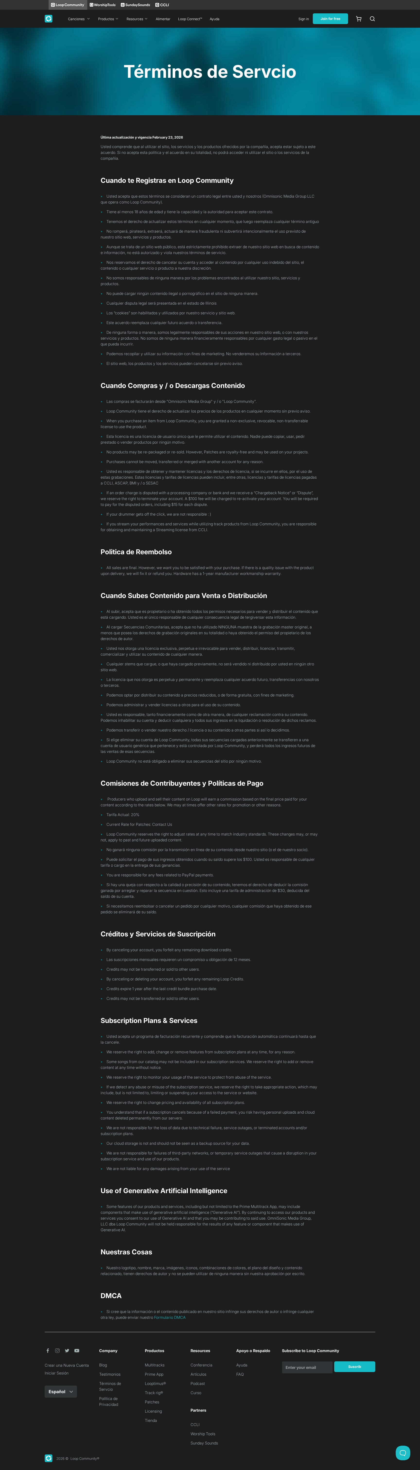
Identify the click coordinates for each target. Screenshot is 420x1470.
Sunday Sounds (204, 1443)
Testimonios (110, 1374)
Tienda (151, 1420)
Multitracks (155, 1365)
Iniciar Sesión (57, 1373)
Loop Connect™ (190, 19)
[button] (48, 1351)
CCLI (195, 1424)
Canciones (76, 19)
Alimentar (163, 19)
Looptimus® (155, 1383)
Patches (152, 1402)
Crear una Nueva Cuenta (67, 1365)
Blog (103, 1365)
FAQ (240, 1374)
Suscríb (354, 1366)
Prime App (154, 1374)
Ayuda (214, 19)
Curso (196, 1392)
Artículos (198, 1374)
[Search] (372, 19)
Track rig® (154, 1392)
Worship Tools (203, 1433)
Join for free (330, 19)
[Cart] (359, 19)
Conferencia (201, 1365)
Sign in (303, 19)
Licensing (153, 1411)
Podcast (198, 1383)
